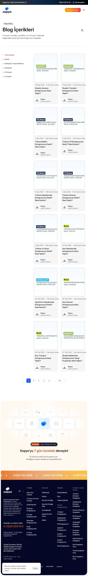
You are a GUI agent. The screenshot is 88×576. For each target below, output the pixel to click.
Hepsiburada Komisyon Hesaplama (77, 504)
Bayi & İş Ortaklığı (47, 500)
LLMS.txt (59, 566)
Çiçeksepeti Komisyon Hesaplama (76, 524)
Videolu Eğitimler (62, 500)
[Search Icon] (82, 30)
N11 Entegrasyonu (63, 524)
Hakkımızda (45, 492)
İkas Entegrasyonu (63, 546)
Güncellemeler (46, 510)
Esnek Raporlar (31, 505)
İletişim (44, 520)
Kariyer (44, 496)
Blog (58, 496)
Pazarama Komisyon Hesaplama (76, 532)
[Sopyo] (9, 490)
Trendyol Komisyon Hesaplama (76, 496)
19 (59, 381)
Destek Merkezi (62, 492)
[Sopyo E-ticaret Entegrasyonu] (7, 10)
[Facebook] (19, 491)
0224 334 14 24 (65, 2)
